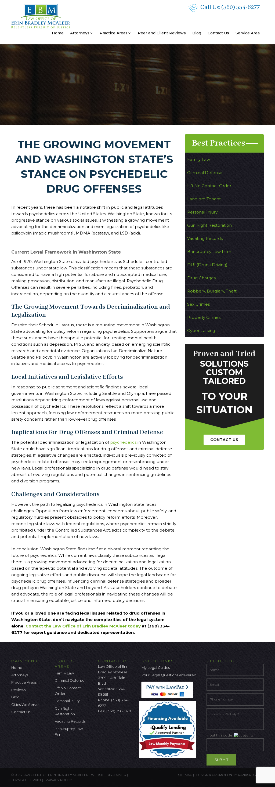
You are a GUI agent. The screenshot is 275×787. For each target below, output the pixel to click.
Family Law (198, 159)
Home (58, 33)
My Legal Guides (156, 667)
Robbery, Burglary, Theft (212, 291)
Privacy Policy (58, 780)
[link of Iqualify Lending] (169, 729)
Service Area (248, 33)
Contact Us (218, 33)
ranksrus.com (251, 775)
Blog (196, 33)
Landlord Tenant (204, 198)
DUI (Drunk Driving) (207, 264)
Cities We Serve (25, 704)
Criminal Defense (204, 172)
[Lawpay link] (169, 690)
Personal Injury (202, 212)
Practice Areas (114, 33)
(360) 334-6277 (240, 7)
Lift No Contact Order (209, 185)
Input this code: (220, 735)
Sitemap (185, 775)
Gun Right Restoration (209, 225)
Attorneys (79, 33)
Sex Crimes (198, 304)
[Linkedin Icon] (129, 725)
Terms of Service (26, 780)
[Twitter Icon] (111, 725)
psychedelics (124, 442)
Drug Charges (201, 277)
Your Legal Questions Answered (169, 675)
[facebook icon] (102, 725)
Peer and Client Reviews (162, 33)
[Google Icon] (120, 725)
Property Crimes (203, 317)
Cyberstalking (201, 330)
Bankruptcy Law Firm (209, 251)
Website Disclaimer (108, 775)
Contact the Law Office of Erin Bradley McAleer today (83, 626)
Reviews (18, 690)
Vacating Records (205, 238)
